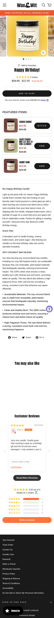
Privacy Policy (8, 574)
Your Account (8, 540)
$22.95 (22, 126)
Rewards (6, 559)
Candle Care (8, 554)
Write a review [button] (27, 520)
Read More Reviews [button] (27, 478)
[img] (17, 425)
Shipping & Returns (11, 578)
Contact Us (7, 550)
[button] (27, 65)
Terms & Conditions (11, 583)
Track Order (7, 545)
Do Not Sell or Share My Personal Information (23, 593)
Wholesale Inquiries (11, 569)
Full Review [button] (16, 467)
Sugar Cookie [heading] (25, 122)
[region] (27, 145)
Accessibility (7, 588)
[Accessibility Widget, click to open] (49, 309)
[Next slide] (49, 451)
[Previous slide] (4, 451)
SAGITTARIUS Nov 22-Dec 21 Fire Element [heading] (26, 141)
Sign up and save (14, 602)
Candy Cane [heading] (24, 162)
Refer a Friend (9, 564)
